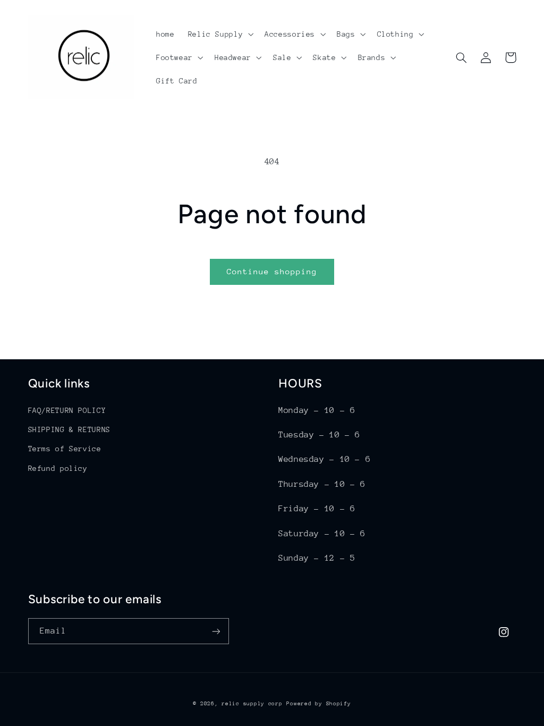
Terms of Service (64, 448)
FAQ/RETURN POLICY (67, 410)
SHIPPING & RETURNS (69, 429)
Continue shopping (272, 271)
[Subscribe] (215, 631)
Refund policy (58, 468)
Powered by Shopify (318, 703)
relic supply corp (252, 703)
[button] (219, 34)
